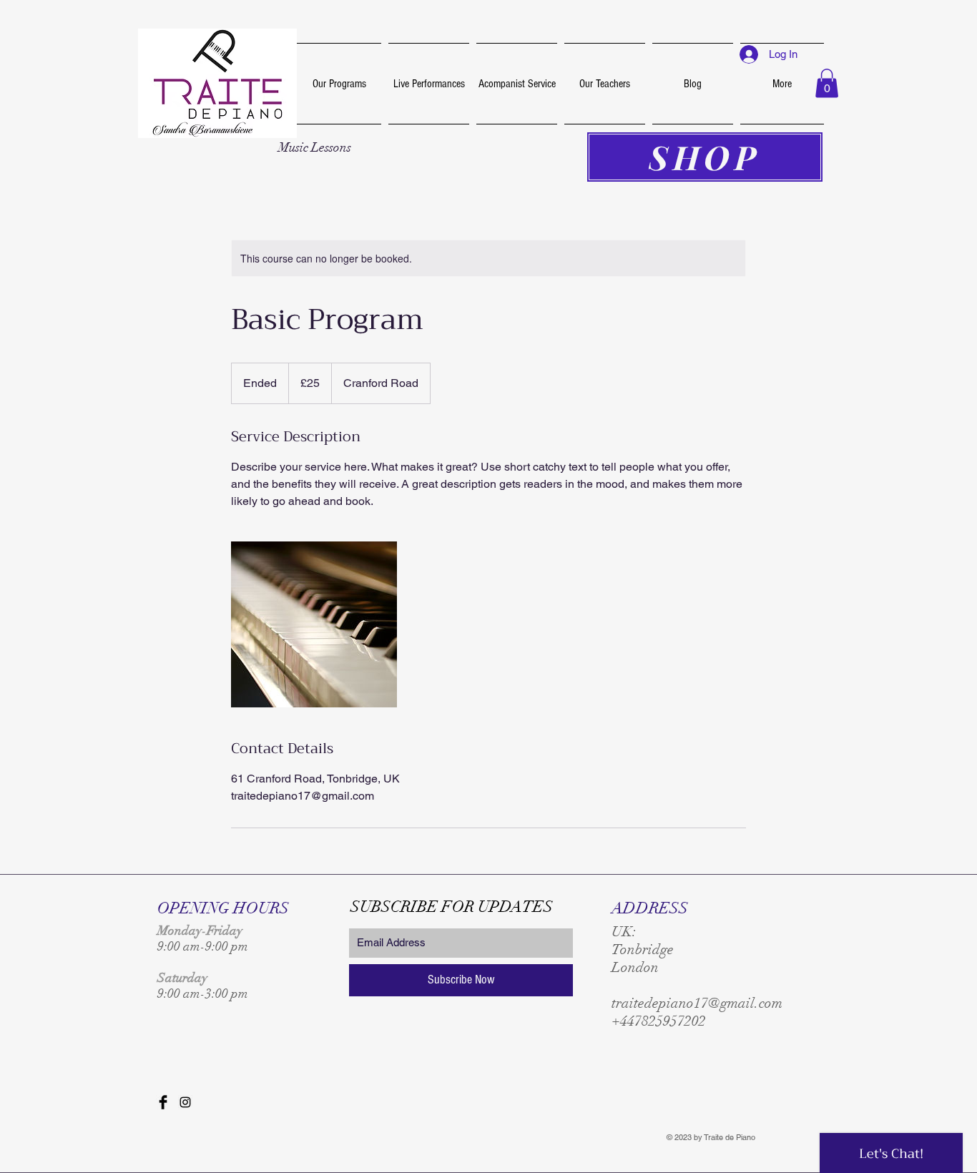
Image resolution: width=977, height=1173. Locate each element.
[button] (827, 83)
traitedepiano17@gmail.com (697, 1003)
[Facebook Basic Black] (163, 1102)
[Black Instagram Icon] (185, 1102)
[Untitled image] (314, 624)
